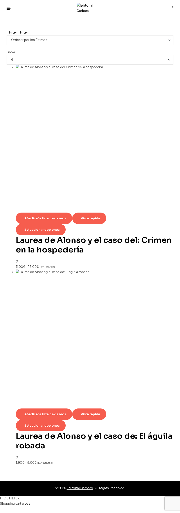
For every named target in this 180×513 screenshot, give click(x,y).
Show (11, 52)
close (26, 504)
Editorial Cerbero (80, 488)
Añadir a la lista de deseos (45, 218)
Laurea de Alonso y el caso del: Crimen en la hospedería (94, 245)
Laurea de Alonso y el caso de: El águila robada (94, 441)
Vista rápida (90, 218)
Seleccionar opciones (41, 230)
